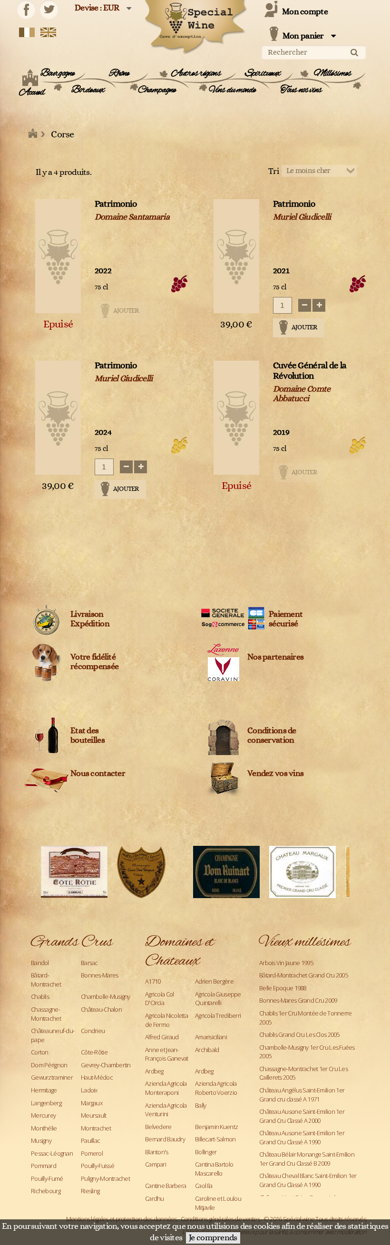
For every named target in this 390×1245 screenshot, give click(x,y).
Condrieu (93, 1030)
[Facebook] (26, 9)
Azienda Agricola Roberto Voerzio (216, 1088)
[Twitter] (48, 9)
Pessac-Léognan (52, 1153)
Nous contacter (97, 773)
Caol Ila (203, 1185)
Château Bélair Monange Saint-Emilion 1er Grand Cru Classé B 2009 (306, 1159)
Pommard (43, 1165)
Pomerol (92, 1153)
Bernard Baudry (165, 1139)
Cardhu (154, 1198)
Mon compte (305, 12)
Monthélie (44, 1128)
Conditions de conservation (271, 735)
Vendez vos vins (275, 773)
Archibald (207, 1049)
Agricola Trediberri (218, 1015)
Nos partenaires (275, 657)
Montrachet (96, 1128)
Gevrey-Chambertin (106, 1065)
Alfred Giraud (162, 1037)
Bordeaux (87, 90)
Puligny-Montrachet (105, 1178)
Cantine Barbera (165, 1185)
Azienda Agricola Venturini (165, 1110)
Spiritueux (262, 73)
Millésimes (332, 73)
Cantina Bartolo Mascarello (214, 1169)
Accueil (31, 92)
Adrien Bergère (214, 981)
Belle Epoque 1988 (282, 988)
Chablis (40, 996)
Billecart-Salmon (215, 1139)
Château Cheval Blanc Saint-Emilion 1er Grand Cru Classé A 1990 (308, 1180)
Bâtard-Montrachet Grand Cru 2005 (303, 975)
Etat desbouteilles (87, 735)
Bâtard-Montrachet (46, 979)
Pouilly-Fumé (47, 1178)
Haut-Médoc (97, 1077)
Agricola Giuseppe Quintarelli (218, 998)
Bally (200, 1105)
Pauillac (90, 1140)
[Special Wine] (195, 27)
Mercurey (43, 1115)
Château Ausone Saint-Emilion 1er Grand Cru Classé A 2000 (301, 1116)
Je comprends (213, 1238)
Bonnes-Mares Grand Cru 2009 (298, 1000)
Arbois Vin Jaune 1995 (286, 962)
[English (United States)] (48, 32)
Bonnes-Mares (99, 975)
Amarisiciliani (211, 1037)
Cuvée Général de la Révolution (309, 371)
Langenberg (46, 1103)
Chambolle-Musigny (105, 996)
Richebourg (45, 1191)
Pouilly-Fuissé (97, 1165)
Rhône (119, 73)
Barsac (89, 962)
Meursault (94, 1115)
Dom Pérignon (49, 1065)
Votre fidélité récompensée (94, 661)
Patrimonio (116, 204)
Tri (273, 171)
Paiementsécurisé (285, 619)
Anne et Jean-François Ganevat (166, 1054)
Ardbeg (154, 1071)
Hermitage (44, 1090)
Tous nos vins (301, 90)
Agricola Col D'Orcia (159, 998)
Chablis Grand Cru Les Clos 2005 (299, 1034)
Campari (155, 1164)
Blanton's (156, 1152)
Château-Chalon (101, 1009)
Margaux (91, 1103)
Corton (40, 1052)
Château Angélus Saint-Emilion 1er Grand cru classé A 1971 (301, 1094)
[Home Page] (33, 134)
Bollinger (206, 1152)
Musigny (41, 1140)
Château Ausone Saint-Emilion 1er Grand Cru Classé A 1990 (301, 1137)
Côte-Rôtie (94, 1052)
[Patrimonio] (58, 256)
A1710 (152, 981)
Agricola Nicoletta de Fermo (166, 1020)
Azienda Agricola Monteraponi (165, 1088)
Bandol (40, 962)
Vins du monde (232, 90)
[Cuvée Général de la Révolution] (236, 418)
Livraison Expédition (89, 619)
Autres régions (196, 73)
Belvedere (158, 1126)
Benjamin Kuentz (216, 1126)
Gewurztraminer (52, 1077)
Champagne (157, 90)
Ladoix (89, 1090)
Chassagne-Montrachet (46, 1014)
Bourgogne (57, 73)
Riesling (90, 1191)
